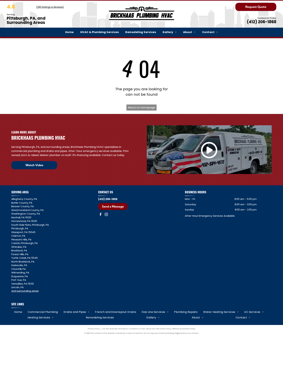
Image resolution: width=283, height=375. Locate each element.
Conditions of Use (137, 328)
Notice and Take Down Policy (158, 328)
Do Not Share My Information (115, 328)
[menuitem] (69, 32)
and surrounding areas (25, 291)
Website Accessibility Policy (183, 328)
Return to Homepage (141, 107)
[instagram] (106, 215)
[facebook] (100, 215)
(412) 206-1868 (261, 22)
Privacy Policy (93, 328)
